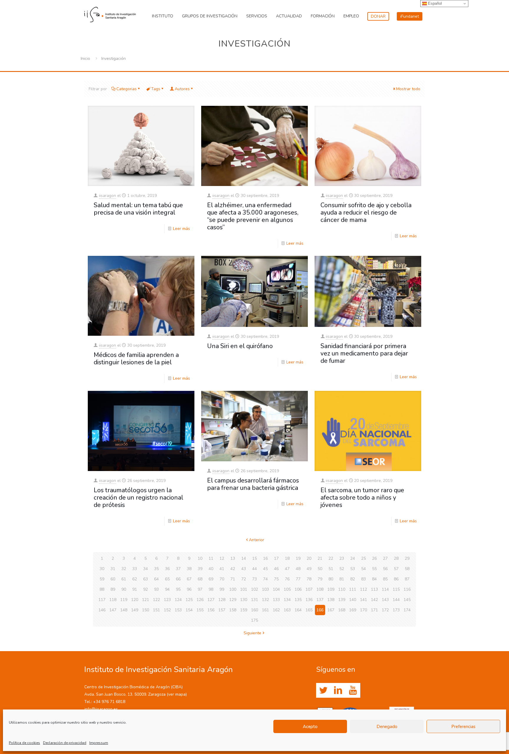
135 (298, 599)
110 (341, 589)
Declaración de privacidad (64, 742)
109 (330, 589)
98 (211, 589)
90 (123, 589)
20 (309, 558)
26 (374, 558)
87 (407, 579)
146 (101, 610)
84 (374, 579)
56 (385, 569)
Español (434, 3)
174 (407, 610)
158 (232, 610)
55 (374, 569)
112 (363, 589)
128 (221, 599)
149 (134, 610)
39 (200, 569)
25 (363, 558)
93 (156, 589)
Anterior (256, 540)
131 (254, 599)
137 (319, 599)
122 (156, 599)
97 (200, 589)
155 (200, 610)
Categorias (126, 89)
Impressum (98, 742)
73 (254, 579)
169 (352, 610)
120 (134, 599)
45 (265, 569)
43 (243, 569)
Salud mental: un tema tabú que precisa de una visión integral (138, 209)
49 (309, 569)
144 (396, 599)
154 (189, 610)
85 (385, 579)
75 (276, 579)
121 (145, 599)
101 (243, 589)
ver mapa (177, 694)
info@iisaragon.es (101, 709)
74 (265, 579)
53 (352, 569)
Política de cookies (24, 742)
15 (254, 558)
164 (298, 610)
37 (178, 569)
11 (211, 558)
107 (309, 589)
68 (200, 579)
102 (254, 589)
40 (211, 569)
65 (167, 579)
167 (330, 610)
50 (320, 569)
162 (276, 610)
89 (112, 589)
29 (407, 558)
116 (407, 589)
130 (243, 599)
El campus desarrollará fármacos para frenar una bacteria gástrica (253, 484)
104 (276, 589)
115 (396, 589)
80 (330, 579)
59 (102, 579)
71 (232, 579)
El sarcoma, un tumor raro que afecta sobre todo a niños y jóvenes (362, 497)
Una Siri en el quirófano (240, 346)
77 (298, 579)
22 (330, 558)
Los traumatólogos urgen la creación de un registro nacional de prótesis (138, 497)
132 (265, 599)
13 (232, 558)
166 (319, 610)
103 (265, 589)
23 (341, 558)
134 (287, 599)
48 (298, 569)
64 (156, 579)
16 (265, 558)
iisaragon (107, 195)
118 (112, 599)
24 (352, 558)
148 (123, 610)
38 (189, 569)
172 (385, 610)
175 (254, 620)
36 (167, 569)
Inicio (85, 58)
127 (210, 599)
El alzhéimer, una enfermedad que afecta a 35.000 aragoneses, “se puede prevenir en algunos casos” (252, 216)
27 (385, 558)
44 (254, 569)
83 (363, 579)
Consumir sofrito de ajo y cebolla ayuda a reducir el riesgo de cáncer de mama (366, 212)
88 (102, 589)
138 (330, 599)
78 (309, 579)
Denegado (386, 727)
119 (123, 599)
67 (189, 579)
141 (363, 599)
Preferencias (463, 727)
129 (232, 599)
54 (363, 569)
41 (221, 569)
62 (134, 579)
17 (276, 558)
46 (276, 569)
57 (396, 569)
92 (145, 589)
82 (352, 579)
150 (145, 610)
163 (287, 610)
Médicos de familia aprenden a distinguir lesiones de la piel (136, 358)
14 (243, 558)
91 (134, 589)
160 (254, 610)
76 (287, 579)
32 (123, 569)
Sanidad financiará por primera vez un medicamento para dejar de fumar (364, 353)
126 (200, 599)
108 (319, 589)
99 (221, 589)
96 (189, 589)
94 (167, 589)
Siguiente (252, 633)
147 (112, 610)
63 (145, 579)
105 (287, 589)
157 (221, 610)
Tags (155, 89)
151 (156, 610)
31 (112, 569)
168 (341, 610)
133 (276, 599)
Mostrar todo (408, 89)
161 (265, 610)
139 (341, 599)
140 (352, 599)
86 (396, 579)
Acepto (310, 727)
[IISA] (110, 13)
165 (309, 610)
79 (320, 579)
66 (178, 579)
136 (309, 599)
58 (407, 569)
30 (102, 569)
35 (156, 569)
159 (243, 610)
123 (167, 599)
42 (232, 569)
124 (178, 599)
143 (385, 599)
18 (287, 558)
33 (134, 569)
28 (396, 558)
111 (352, 589)
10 (200, 558)
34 (145, 569)
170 (363, 610)
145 (407, 599)
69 (211, 579)
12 (221, 558)
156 (210, 610)
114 (385, 589)
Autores (182, 89)
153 (178, 610)
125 (189, 599)
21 (320, 558)
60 (112, 579)
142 (374, 599)
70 (221, 579)
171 (374, 610)
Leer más (181, 228)
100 (232, 589)
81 (341, 579)
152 (167, 610)
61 (123, 579)
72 (243, 579)
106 (298, 589)
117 (101, 599)
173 (396, 610)
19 (298, 558)
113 (374, 589)
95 (178, 589)
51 (330, 569)
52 (341, 569)
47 (287, 569)
